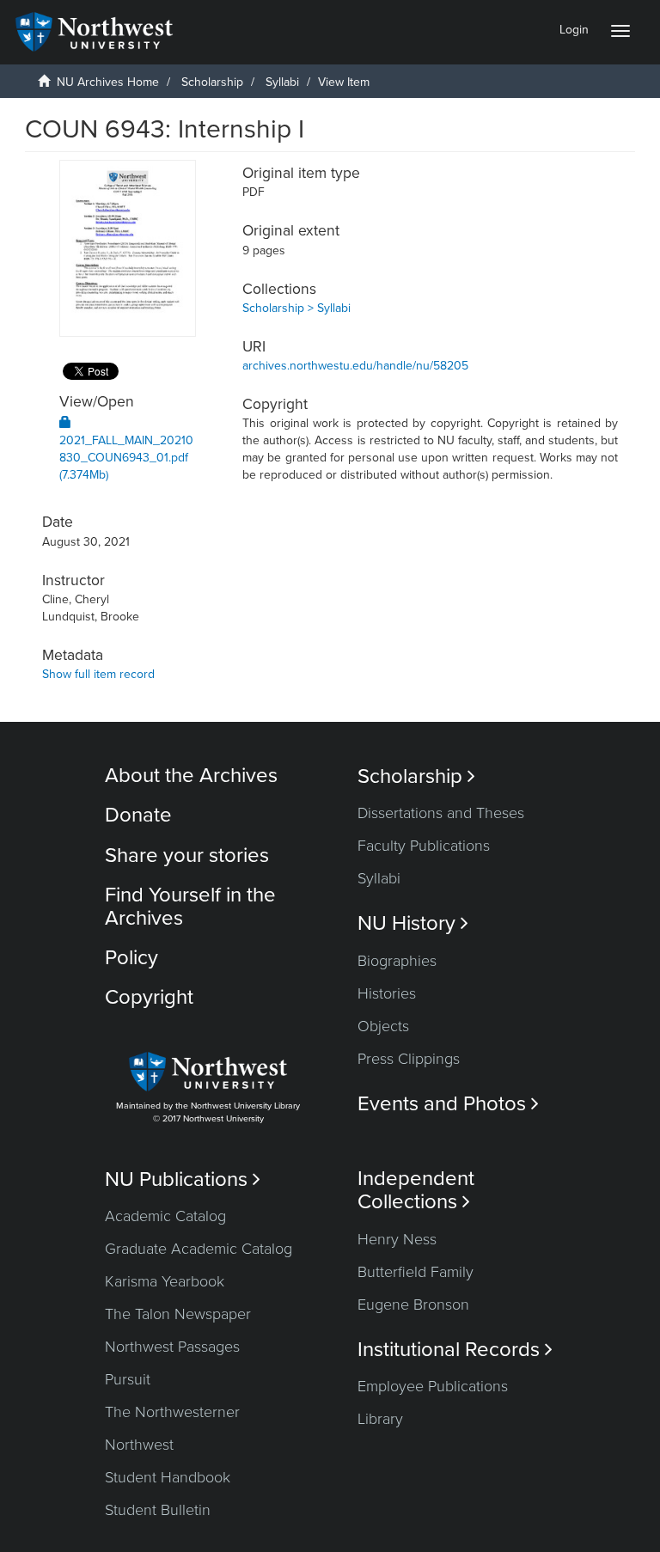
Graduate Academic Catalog (198, 1248)
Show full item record (98, 674)
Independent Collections (416, 1190)
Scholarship (212, 82)
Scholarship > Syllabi (296, 308)
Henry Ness (397, 1239)
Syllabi (282, 82)
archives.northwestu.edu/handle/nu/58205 (355, 365)
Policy (131, 957)
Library (380, 1418)
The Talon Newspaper (178, 1314)
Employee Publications (433, 1386)
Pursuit (127, 1379)
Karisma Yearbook (164, 1281)
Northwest (139, 1444)
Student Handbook (167, 1477)
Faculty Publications (424, 845)
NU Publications (182, 1179)
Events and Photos (448, 1103)
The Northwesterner (172, 1411)
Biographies (397, 960)
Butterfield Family (416, 1271)
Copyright (149, 997)
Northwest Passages (172, 1346)
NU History (413, 923)
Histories (387, 993)
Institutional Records (455, 1349)
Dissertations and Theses (441, 812)
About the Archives (191, 775)
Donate (138, 815)
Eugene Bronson (413, 1304)
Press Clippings (409, 1058)
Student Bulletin (158, 1509)
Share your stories (187, 855)
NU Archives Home (108, 82)
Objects (383, 1026)
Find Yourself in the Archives (190, 906)
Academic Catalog (165, 1216)
